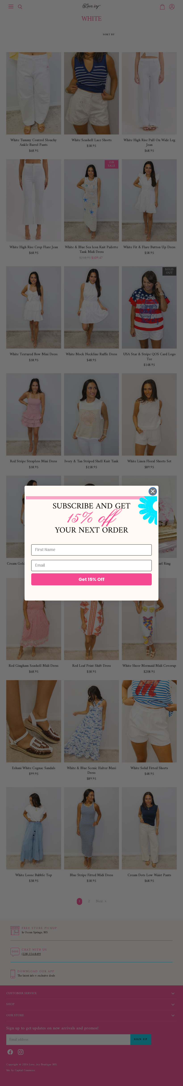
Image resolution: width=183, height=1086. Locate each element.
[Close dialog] (153, 491)
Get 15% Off (91, 579)
